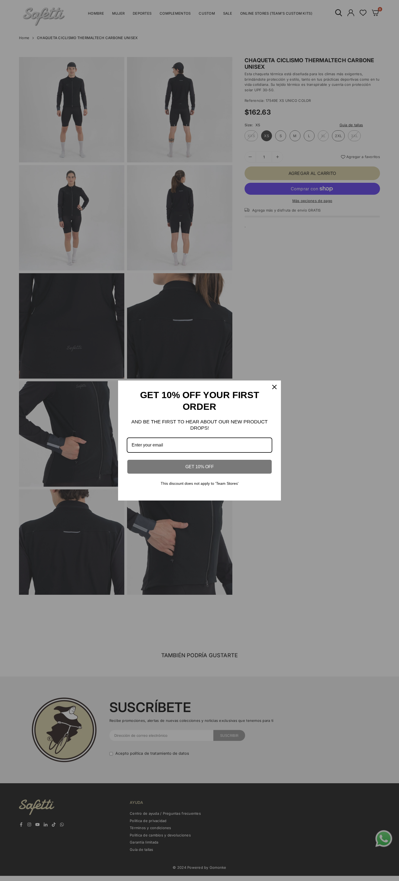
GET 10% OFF (199, 466)
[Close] (274, 387)
